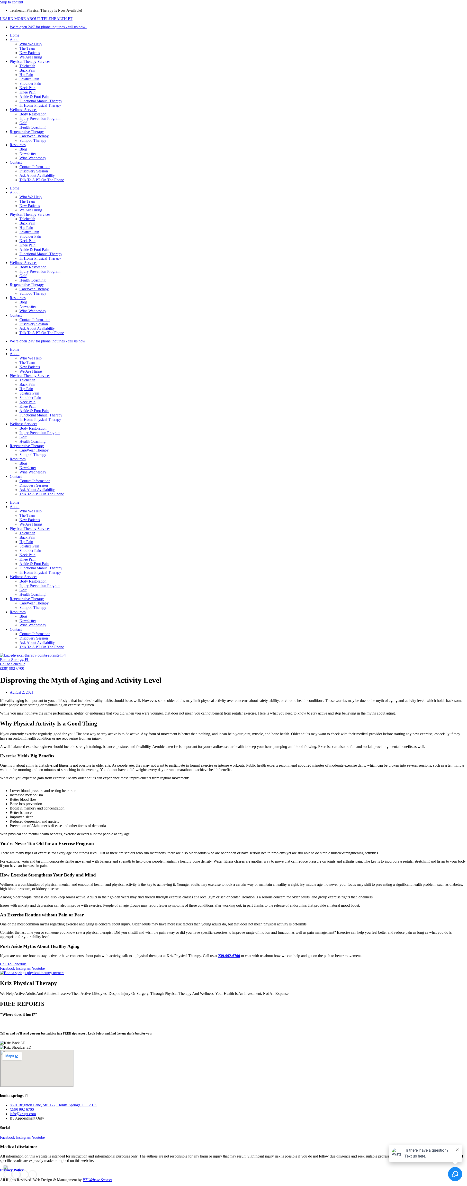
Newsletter (27, 153)
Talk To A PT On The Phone (41, 180)
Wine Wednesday (32, 158)
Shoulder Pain (30, 83)
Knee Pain (27, 92)
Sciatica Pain (29, 79)
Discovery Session (33, 171)
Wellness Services (23, 110)
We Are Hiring (30, 57)
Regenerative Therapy (27, 132)
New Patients (29, 53)
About (14, 40)
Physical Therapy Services (30, 61)
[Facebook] (7, 1174)
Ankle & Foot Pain (34, 96)
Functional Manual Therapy (40, 101)
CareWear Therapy (34, 136)
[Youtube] (32, 1174)
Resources (18, 145)
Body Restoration (32, 114)
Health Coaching (32, 127)
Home (14, 35)
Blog (23, 149)
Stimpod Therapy (32, 140)
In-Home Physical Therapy (40, 105)
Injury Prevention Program (39, 118)
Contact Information (34, 167)
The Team (27, 48)
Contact (16, 162)
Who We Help (30, 44)
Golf (23, 123)
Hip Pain (26, 75)
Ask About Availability (37, 175)
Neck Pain (27, 88)
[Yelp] (24, 1174)
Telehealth (27, 66)
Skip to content (11, 2)
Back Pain (27, 70)
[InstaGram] (16, 1174)
